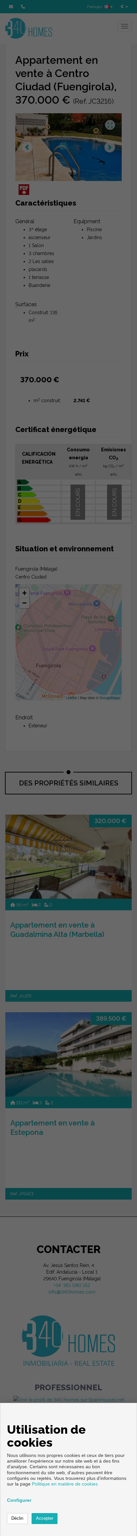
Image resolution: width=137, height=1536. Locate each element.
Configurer (19, 1500)
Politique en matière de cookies (65, 1484)
